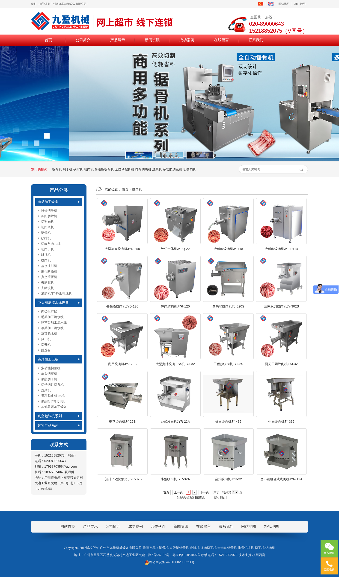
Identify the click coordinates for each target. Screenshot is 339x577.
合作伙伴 (158, 526)
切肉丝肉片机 (50, 244)
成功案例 (186, 40)
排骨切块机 (143, 169)
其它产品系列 (48, 425)
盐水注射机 (49, 266)
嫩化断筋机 (49, 271)
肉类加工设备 (48, 202)
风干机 (46, 339)
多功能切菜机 (172, 169)
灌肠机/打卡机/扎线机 (56, 293)
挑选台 (46, 350)
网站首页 (67, 526)
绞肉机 (46, 260)
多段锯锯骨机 (104, 169)
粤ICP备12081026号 (186, 555)
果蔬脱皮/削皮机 (53, 396)
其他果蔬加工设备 (54, 407)
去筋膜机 (47, 282)
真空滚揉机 (49, 277)
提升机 (46, 344)
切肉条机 (47, 227)
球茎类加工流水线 (54, 322)
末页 (217, 492)
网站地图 (283, 4)
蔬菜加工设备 (48, 359)
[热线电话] (329, 565)
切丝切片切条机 (52, 385)
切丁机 (67, 169)
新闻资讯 (152, 40)
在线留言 (221, 40)
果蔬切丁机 (49, 379)
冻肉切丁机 (208, 548)
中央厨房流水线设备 (53, 303)
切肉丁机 (47, 249)
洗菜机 (157, 169)
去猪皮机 (47, 288)
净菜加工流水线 (52, 328)
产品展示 (117, 40)
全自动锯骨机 (124, 169)
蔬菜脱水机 (49, 333)
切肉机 (89, 169)
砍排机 (78, 169)
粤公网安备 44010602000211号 (172, 562)
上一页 (178, 492)
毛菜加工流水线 (52, 317)
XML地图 (300, 4)
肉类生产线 (49, 311)
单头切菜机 (49, 373)
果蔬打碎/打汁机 (53, 401)
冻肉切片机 (49, 216)
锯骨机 (57, 169)
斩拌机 (46, 255)
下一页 (204, 492)
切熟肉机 (189, 169)
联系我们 (256, 40)
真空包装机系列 (50, 416)
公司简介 (83, 40)
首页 (48, 40)
